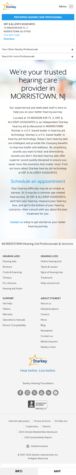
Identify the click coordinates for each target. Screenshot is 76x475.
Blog (43, 325)
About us (46, 303)
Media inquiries (49, 341)
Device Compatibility (14, 325)
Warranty (8, 314)
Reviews (7, 266)
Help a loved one (50, 283)
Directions (9, 38)
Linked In (48, 393)
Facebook (20, 393)
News (44, 319)
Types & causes (49, 266)
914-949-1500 (12, 35)
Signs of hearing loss (52, 272)
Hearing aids (9, 261)
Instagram (27, 393)
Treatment (46, 277)
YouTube (41, 393)
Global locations (50, 308)
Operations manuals (14, 319)
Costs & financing (12, 272)
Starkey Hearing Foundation (38, 383)
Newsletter (47, 330)
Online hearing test (51, 261)
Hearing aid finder (12, 288)
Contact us (16, 222)
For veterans (9, 283)
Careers (45, 314)
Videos (6, 308)
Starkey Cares (48, 347)
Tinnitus (7, 277)
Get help (7, 303)
